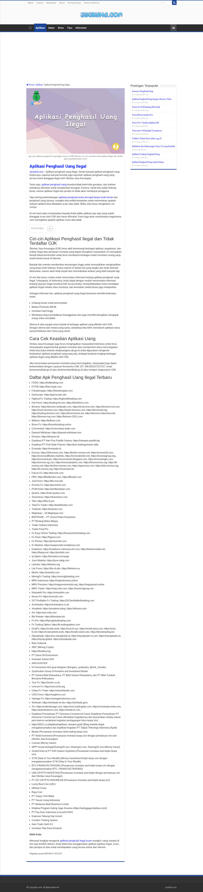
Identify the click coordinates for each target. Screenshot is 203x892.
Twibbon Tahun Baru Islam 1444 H (147, 138)
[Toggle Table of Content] (48, 228)
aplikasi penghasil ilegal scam (76, 840)
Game (51, 27)
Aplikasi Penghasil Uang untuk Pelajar (148, 162)
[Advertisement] (101, 61)
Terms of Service (91, 2)
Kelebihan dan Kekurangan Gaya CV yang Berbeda (153, 146)
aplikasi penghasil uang (54, 184)
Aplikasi (40, 27)
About (30, 2)
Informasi (80, 27)
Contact (39, 2)
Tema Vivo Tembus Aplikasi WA (145, 122)
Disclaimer (51, 2)
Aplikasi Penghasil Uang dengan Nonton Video (152, 99)
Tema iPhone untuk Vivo (142, 114)
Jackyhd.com (36, 171)
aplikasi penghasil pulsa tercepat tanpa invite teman (86, 197)
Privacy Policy (74, 2)
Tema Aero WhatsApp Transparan (147, 130)
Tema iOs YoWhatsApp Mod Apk (146, 107)
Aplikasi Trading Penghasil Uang (146, 154)
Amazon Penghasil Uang (142, 91)
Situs (61, 27)
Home (62, 2)
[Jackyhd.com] (101, 14)
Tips (69, 27)
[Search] (174, 2)
